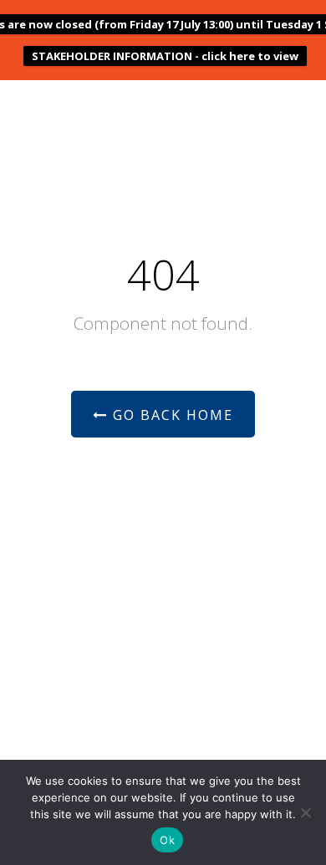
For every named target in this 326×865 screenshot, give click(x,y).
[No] (305, 812)
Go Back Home (170, 415)
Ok (167, 840)
